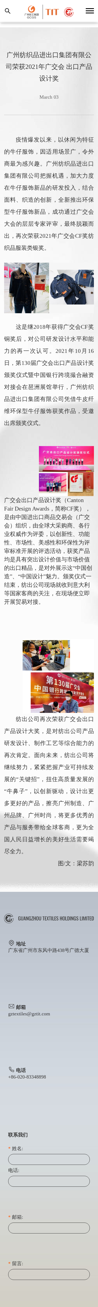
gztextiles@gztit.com (29, 1013)
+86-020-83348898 (27, 1077)
